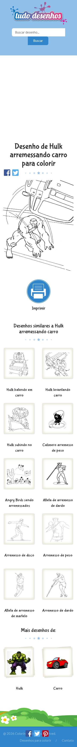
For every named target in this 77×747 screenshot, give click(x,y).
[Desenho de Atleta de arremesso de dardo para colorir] (58, 477)
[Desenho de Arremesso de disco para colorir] (19, 532)
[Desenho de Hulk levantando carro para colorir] (58, 366)
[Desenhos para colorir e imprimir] (38, 13)
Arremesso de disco (19, 555)
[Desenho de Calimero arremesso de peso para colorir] (58, 422)
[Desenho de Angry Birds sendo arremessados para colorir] (19, 477)
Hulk (19, 688)
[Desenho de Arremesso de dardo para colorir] (58, 587)
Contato (68, 740)
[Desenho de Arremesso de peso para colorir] (58, 532)
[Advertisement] (38, 99)
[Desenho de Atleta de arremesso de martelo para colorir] (19, 587)
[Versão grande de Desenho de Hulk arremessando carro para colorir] (38, 225)
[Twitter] (37, 735)
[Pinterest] (45, 735)
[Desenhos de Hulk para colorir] (19, 665)
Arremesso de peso (58, 555)
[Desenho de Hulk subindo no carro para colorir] (19, 422)
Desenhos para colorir (35, 740)
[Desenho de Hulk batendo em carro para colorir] (19, 366)
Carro (57, 688)
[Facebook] (29, 735)
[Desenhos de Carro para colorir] (58, 665)
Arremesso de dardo (57, 610)
